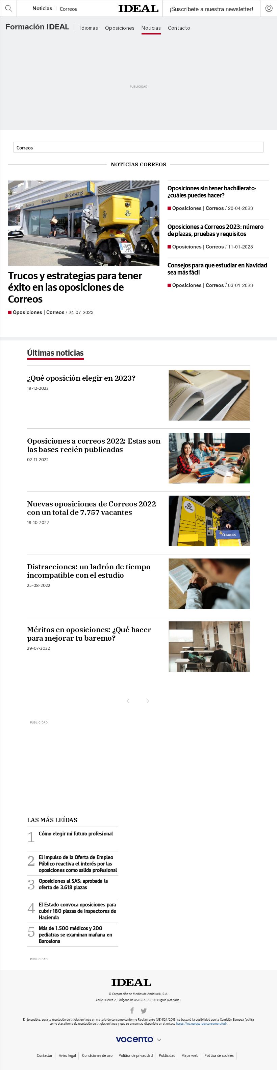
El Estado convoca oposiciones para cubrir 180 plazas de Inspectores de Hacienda (71, 911)
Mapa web (189, 1055)
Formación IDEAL (37, 27)
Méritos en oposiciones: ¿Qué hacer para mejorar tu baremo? (89, 634)
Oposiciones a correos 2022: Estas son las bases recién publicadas (93, 445)
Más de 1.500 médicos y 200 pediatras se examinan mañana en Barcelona (69, 935)
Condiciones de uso (97, 1055)
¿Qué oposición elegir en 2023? (81, 378)
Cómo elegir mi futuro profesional (70, 838)
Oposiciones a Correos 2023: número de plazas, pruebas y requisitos (215, 230)
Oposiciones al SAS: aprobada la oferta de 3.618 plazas (67, 886)
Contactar (44, 1055)
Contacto (179, 28)
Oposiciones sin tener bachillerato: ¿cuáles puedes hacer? (212, 192)
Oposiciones (119, 28)
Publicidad (167, 1055)
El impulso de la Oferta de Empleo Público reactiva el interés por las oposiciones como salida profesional (72, 864)
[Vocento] (138, 1039)
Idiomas (89, 28)
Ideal (138, 982)
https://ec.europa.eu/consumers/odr (201, 1023)
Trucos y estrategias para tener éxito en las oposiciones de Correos (75, 287)
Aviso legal (67, 1055)
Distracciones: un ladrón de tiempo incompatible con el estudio (89, 571)
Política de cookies (219, 1055)
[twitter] (144, 1010)
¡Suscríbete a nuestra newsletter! (211, 8)
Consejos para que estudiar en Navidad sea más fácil (217, 269)
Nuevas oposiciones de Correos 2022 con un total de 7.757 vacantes (91, 508)
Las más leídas (52, 820)
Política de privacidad (135, 1055)
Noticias (42, 8)
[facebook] (132, 1010)
